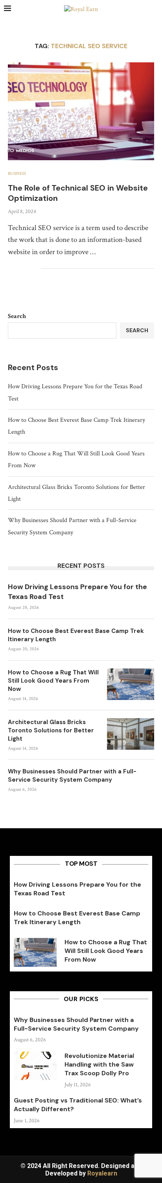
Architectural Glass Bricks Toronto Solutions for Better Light (51, 730)
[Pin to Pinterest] (26, 268)
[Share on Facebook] (10, 268)
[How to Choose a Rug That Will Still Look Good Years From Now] (130, 684)
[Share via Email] (35, 268)
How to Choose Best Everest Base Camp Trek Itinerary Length (76, 635)
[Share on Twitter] (18, 268)
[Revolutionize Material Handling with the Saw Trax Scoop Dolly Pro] (35, 1066)
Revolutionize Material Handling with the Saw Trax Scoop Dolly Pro (99, 1065)
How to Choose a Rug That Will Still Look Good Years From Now (53, 680)
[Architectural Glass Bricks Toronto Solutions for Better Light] (130, 734)
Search (17, 316)
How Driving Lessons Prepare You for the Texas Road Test (77, 591)
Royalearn (102, 1173)
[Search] (154, 9)
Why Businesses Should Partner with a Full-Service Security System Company (72, 775)
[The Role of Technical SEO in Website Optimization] (81, 111)
